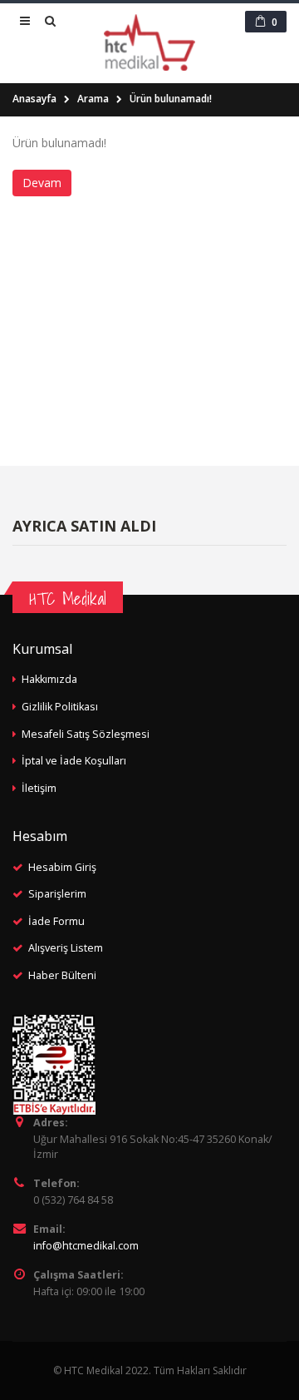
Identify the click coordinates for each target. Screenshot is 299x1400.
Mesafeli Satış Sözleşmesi (86, 734)
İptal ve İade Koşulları (74, 761)
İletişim (39, 788)
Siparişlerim (57, 894)
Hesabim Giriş (62, 867)
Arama (93, 99)
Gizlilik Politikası (60, 707)
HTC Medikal (67, 598)
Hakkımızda (49, 679)
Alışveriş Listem (65, 948)
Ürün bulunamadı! (171, 99)
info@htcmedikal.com (86, 1246)
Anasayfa (34, 99)
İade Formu (56, 921)
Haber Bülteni (62, 975)
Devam (41, 182)
